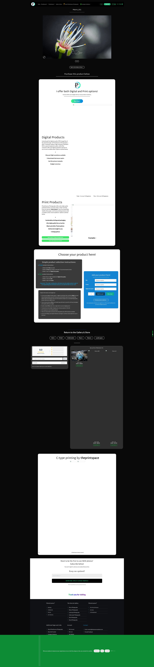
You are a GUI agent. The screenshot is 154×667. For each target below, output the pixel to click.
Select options (79, 365)
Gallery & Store (59, 4)
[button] (101, 4)
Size (86, 280)
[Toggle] (39, 552)
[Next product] (76, 61)
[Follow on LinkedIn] (122, 4)
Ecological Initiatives (86, 4)
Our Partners (50, 614)
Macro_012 (79, 362)
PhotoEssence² (44, 4)
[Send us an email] (120, 4)
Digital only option (90, 288)
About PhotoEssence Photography (71, 4)
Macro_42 (114, 441)
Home (39, 4)
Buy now (110, 294)
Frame (87, 284)
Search (65, 358)
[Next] (112, 220)
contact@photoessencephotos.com (95, 629)
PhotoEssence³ (51, 4)
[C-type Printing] (152, 335)
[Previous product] (78, 61)
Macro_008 (96, 441)
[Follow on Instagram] (119, 4)
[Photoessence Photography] (33, 4)
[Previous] (73, 220)
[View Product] (152, 331)
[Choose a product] (152, 332)
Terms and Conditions (109, 303)
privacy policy (79, 584)
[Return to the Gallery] (152, 334)
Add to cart (100, 294)
